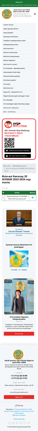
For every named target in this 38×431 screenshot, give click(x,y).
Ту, (20, 270)
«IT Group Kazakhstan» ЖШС (22, 409)
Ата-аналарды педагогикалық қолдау (16, 104)
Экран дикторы (19, 419)
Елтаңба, (14, 270)
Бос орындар (7, 100)
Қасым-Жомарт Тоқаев (19, 231)
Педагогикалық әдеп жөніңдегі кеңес (16, 96)
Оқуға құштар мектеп (10, 29)
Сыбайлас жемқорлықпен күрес (14, 40)
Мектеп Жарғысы (9, 60)
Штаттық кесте (8, 48)
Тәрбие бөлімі (8, 25)
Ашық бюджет (8, 33)
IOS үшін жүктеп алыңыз (18, 156)
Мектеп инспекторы (10, 52)
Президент (19, 229)
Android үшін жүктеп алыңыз (19, 150)
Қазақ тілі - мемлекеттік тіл (12, 92)
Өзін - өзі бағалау (9, 112)
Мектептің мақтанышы (11, 56)
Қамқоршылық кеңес (10, 44)
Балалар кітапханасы (10, 37)
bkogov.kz (19, 2)
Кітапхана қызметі (9, 80)
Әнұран (24, 270)
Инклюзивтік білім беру (11, 72)
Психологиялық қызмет (11, 76)
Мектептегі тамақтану (11, 108)
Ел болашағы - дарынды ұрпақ (14, 68)
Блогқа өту (19, 334)
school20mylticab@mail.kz (19, 392)
